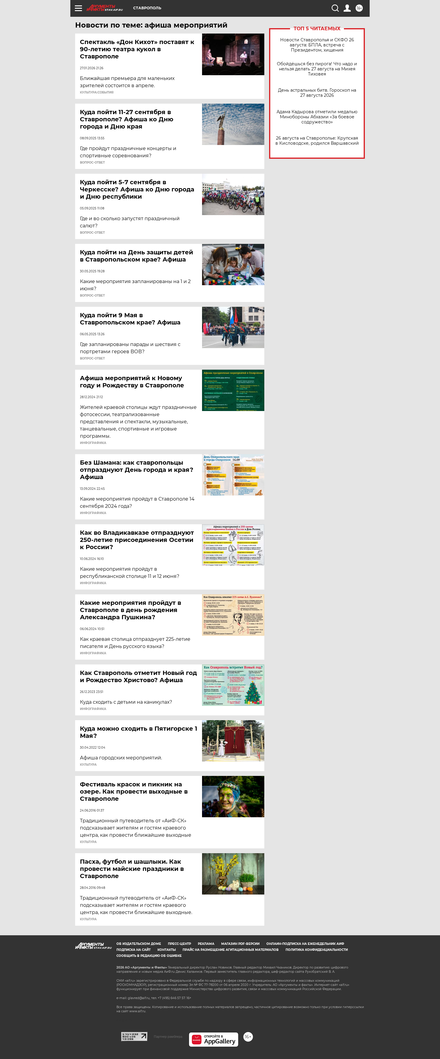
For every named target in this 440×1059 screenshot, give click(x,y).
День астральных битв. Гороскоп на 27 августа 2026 (317, 93)
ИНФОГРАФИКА (93, 443)
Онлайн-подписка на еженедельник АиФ (305, 944)
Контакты (166, 950)
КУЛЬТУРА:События (96, 92)
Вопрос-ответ (92, 162)
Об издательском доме (138, 944)
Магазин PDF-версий (240, 944)
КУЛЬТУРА (88, 842)
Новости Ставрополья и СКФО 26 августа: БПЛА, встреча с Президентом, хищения (317, 45)
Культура (88, 764)
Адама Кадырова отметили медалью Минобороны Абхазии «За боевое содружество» (317, 117)
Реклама (206, 944)
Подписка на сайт (133, 950)
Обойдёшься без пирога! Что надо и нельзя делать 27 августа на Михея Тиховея (317, 69)
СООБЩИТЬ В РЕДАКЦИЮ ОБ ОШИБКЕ (149, 956)
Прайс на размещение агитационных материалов (231, 950)
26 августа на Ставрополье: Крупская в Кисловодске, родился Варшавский (317, 141)
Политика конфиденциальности (317, 950)
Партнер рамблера (168, 1036)
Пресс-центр (179, 944)
